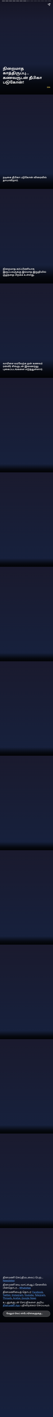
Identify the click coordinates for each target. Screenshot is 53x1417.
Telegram (40, 1295)
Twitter (7, 1295)
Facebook (37, 1292)
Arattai (16, 1298)
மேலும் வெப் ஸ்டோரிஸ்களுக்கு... (24, 1314)
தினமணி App (11, 1305)
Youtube (29, 1295)
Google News (28, 1298)
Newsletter (9, 1280)
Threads (7, 1298)
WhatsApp (25, 1288)
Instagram (17, 1295)
